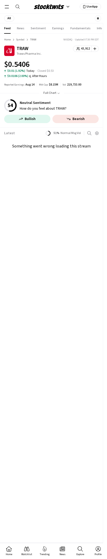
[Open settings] (97, 133)
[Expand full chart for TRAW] (84, 65)
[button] (9, 18)
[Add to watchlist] (95, 49)
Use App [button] (92, 6)
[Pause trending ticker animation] (98, 18)
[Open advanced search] (89, 133)
